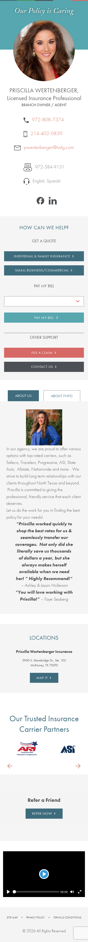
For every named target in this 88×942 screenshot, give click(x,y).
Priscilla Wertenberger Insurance (44, 652)
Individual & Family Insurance (42, 256)
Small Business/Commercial (42, 270)
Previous (9, 765)
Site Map (12, 917)
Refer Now (42, 813)
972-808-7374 (47, 119)
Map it (42, 677)
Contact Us (42, 366)
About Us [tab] (23, 395)
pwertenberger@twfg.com (48, 147)
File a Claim (42, 352)
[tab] (44, 652)
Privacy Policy (35, 917)
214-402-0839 (45, 133)
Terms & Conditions (67, 917)
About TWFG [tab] (62, 395)
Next (78, 765)
